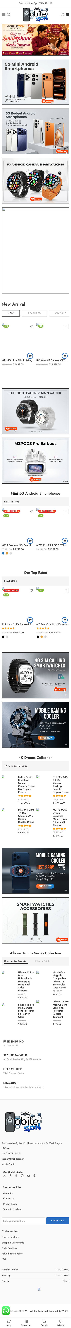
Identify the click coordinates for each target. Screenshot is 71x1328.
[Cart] (67, 14)
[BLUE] (3, 553)
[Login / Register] (62, 14)
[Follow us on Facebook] (10, 1175)
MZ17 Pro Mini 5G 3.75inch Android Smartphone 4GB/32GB (52, 545)
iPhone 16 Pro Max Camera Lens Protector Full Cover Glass (26, 1010)
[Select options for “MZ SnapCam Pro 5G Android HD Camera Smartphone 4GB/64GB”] (65, 620)
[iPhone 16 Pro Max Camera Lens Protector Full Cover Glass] (8, 1010)
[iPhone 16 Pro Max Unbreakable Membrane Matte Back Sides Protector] (8, 977)
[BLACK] (3, 636)
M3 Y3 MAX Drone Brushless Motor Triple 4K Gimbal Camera (60, 817)
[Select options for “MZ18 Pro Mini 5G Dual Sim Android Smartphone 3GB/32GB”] (30, 541)
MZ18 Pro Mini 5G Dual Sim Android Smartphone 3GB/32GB (18, 545)
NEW (11, 313)
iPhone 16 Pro (43, 961)
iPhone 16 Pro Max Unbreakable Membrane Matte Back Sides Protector (26, 981)
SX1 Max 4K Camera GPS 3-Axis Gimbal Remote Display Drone (52, 360)
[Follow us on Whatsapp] (34, 1175)
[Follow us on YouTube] (28, 1175)
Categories (26, 1325)
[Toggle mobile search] (8, 14)
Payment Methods (10, 1237)
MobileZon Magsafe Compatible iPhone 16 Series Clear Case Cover (60, 980)
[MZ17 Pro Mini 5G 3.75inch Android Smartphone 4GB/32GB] (52, 524)
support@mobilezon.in (13, 1158)
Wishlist (61, 1325)
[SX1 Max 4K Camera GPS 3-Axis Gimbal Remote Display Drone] (52, 339)
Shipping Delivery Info (13, 1242)
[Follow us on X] (4, 1175)
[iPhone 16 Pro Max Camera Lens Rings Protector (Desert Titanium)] (43, 1007)
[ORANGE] (6, 553)
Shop (8, 1325)
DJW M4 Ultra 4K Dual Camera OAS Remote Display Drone (26, 815)
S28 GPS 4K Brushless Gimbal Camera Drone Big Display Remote (26, 784)
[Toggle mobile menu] (4, 14)
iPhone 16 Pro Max (16, 961)
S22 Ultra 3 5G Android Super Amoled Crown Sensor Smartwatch (18, 624)
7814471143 (45, 3)
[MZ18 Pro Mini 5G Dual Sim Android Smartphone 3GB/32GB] (18, 524)
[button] (30, 356)
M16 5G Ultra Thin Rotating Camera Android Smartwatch (18, 360)
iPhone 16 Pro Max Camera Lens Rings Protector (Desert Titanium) (61, 1009)
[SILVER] (10, 553)
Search (44, 1325)
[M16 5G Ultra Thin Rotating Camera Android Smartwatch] (18, 339)
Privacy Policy (10, 1204)
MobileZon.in (8, 1164)
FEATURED (34, 313)
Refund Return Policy (12, 1253)
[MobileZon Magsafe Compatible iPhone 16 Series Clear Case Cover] (43, 977)
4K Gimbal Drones (15, 766)
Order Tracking (9, 1248)
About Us (8, 1193)
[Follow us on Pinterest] (16, 1175)
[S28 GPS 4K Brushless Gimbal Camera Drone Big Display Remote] (8, 782)
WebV (64, 1311)
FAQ (4, 1259)
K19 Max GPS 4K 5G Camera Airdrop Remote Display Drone (61, 784)
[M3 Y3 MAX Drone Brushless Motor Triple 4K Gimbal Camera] (43, 815)
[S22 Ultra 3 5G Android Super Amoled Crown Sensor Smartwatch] (18, 603)
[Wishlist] (31, 326)
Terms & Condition (12, 1209)
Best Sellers (11, 501)
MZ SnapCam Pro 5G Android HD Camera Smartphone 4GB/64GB (52, 624)
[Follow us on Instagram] (22, 1175)
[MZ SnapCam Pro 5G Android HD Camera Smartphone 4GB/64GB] (52, 603)
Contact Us (8, 1198)
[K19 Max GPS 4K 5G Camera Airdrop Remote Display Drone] (43, 783)
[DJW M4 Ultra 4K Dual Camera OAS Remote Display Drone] (8, 815)
